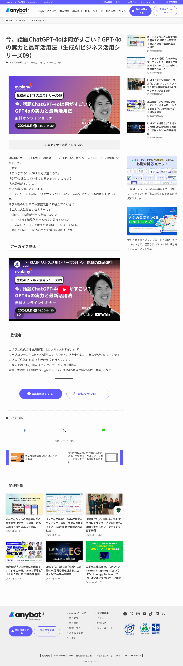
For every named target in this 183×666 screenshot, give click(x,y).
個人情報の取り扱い (84, 655)
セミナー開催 (16, 62)
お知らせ (132, 2)
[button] (25, 430)
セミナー (120, 2)
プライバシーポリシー (63, 655)
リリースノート (147, 2)
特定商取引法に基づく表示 (108, 655)
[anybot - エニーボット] (17, 11)
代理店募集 (107, 2)
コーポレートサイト (132, 655)
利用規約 (46, 655)
